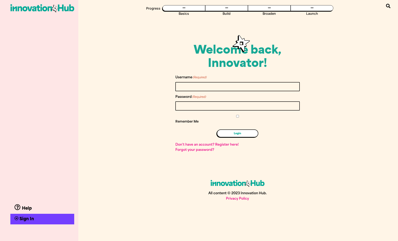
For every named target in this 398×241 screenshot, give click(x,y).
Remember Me (187, 121)
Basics (184, 13)
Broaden (269, 13)
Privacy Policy (237, 198)
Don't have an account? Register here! (207, 144)
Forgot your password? (194, 150)
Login (237, 133)
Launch (312, 13)
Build (227, 13)
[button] (388, 6)
